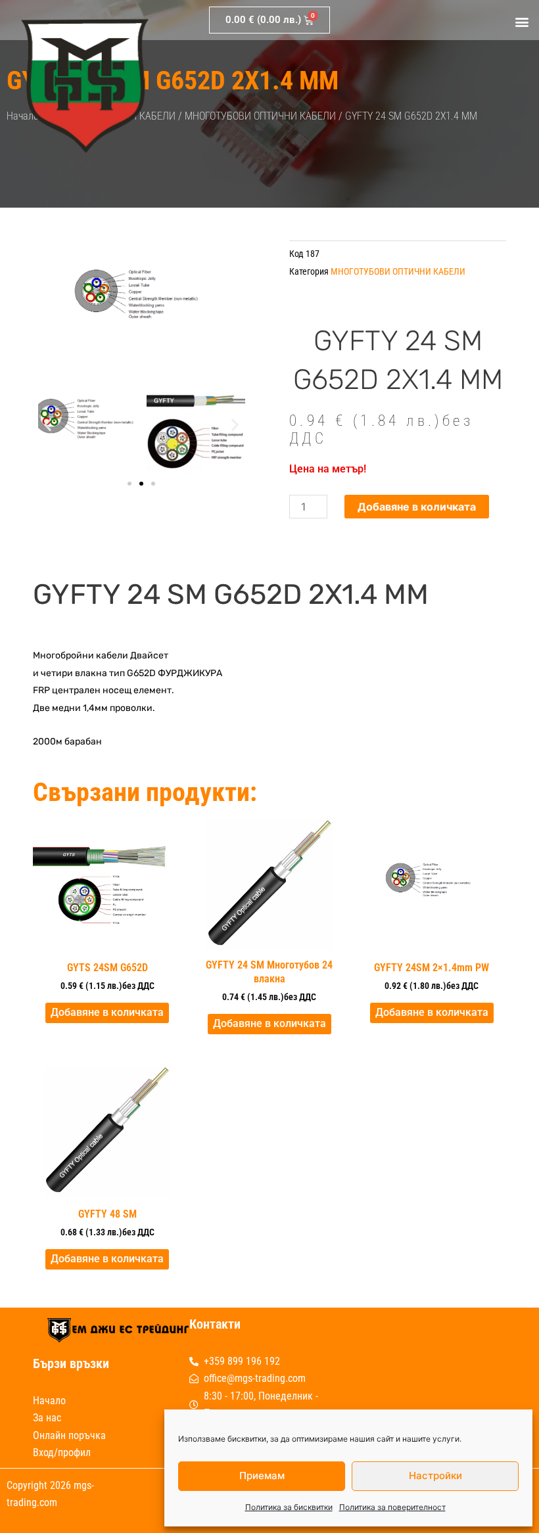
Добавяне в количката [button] (107, 1012)
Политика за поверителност (392, 1507)
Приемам (262, 1475)
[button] (521, 22)
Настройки (435, 1475)
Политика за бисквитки (289, 1507)
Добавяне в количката (417, 506)
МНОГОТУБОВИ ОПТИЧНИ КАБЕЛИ (260, 116)
